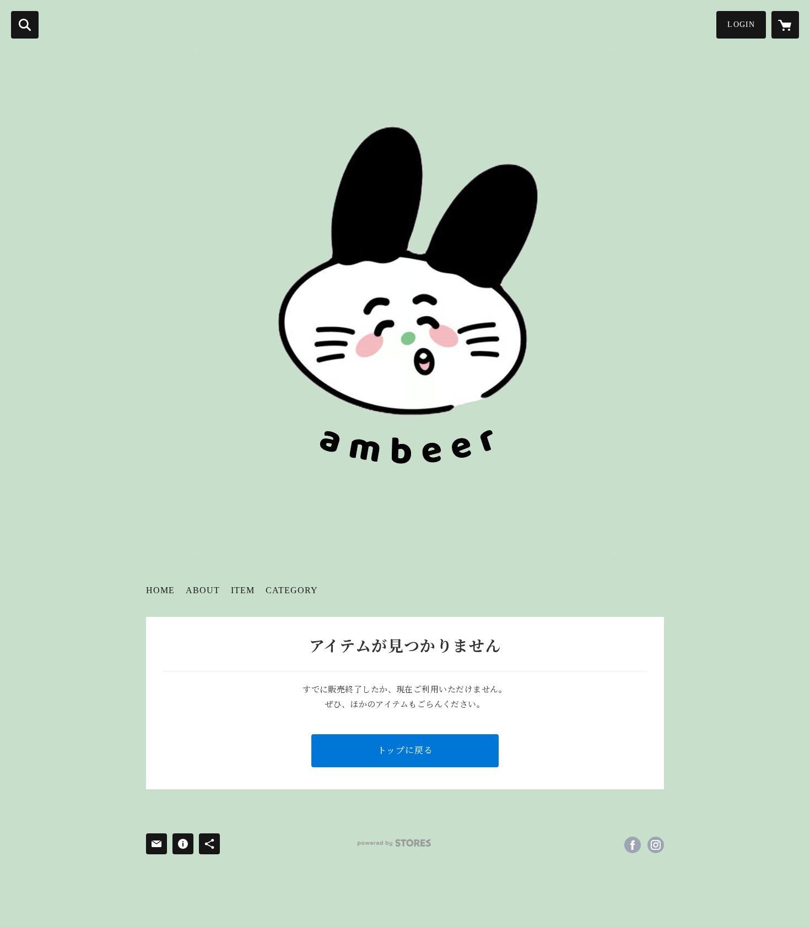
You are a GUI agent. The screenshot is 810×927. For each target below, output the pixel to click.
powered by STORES (394, 843)
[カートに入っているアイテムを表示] (785, 25)
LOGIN (741, 24)
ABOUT (203, 590)
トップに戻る (405, 750)
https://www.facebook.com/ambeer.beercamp (632, 845)
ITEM (243, 590)
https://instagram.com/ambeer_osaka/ (655, 845)
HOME (160, 590)
